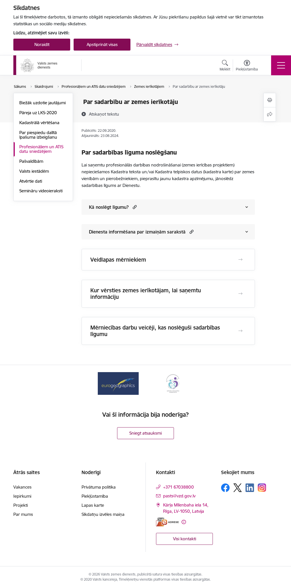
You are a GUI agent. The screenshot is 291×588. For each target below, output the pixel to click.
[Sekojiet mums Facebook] (225, 487)
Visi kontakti (184, 538)
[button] (134, 206)
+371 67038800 (178, 487)
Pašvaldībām (31, 161)
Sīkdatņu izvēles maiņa (103, 514)
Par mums (23, 514)
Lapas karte (93, 505)
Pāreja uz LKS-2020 (38, 112)
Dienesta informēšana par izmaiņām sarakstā (137, 232)
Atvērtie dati (30, 181)
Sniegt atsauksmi (145, 433)
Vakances (22, 487)
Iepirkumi (22, 496)
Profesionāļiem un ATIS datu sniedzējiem (41, 149)
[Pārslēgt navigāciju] (281, 65)
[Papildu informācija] (184, 522)
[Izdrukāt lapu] (270, 100)
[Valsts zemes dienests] (39, 65)
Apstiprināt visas (102, 44)
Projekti (20, 505)
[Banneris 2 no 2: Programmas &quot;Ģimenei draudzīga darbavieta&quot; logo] (172, 383)
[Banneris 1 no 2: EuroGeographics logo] (118, 383)
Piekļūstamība (95, 496)
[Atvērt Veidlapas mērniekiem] (240, 259)
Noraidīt (41, 44)
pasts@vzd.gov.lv (179, 496)
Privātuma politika (99, 487)
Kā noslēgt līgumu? (109, 207)
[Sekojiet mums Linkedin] (250, 487)
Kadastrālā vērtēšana (39, 122)
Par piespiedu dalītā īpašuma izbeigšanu (38, 135)
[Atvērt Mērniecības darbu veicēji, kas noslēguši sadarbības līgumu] (240, 331)
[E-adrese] (167, 522)
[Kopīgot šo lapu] (270, 114)
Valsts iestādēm (34, 171)
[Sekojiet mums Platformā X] (237, 487)
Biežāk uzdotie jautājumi (42, 102)
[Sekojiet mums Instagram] (262, 487)
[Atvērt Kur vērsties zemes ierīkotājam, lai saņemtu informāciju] (240, 293)
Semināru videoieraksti (41, 190)
